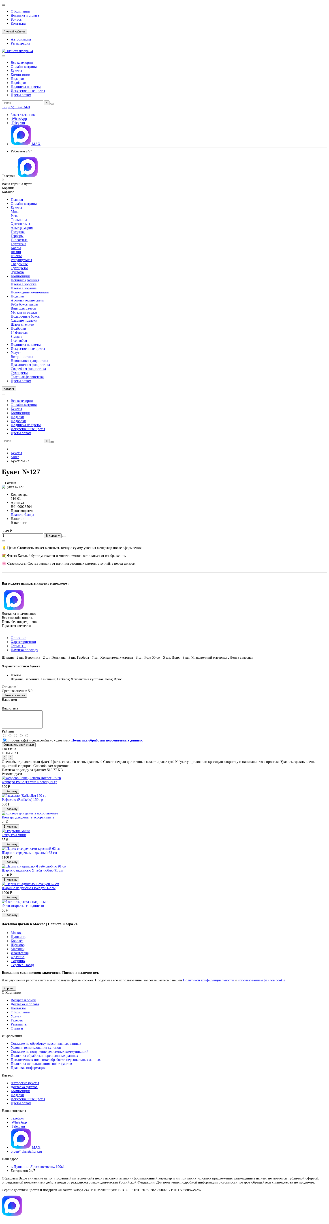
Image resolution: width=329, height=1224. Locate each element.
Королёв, (17, 941)
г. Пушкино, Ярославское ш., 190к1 (38, 1166)
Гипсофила (19, 240)
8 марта (16, 336)
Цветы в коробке (23, 284)
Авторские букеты (25, 1083)
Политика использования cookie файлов (41, 1064)
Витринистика (22, 357)
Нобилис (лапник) (25, 280)
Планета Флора (22, 515)
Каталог (8, 1075)
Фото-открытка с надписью (23, 906)
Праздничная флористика (30, 365)
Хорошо (9, 988)
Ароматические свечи (27, 300)
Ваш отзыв (10, 708)
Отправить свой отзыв (19, 744)
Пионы (16, 256)
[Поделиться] (3, 541)
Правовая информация (28, 1068)
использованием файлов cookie (261, 980)
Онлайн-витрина (24, 66)
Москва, (17, 933)
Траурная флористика (27, 377)
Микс (15, 212)
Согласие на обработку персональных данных (46, 1043)
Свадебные (19, 264)
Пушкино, (18, 937)
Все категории (22, 62)
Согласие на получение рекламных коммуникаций (49, 1051)
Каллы (16, 248)
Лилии (16, 252)
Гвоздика (18, 232)
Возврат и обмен (23, 1000)
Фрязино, (18, 957)
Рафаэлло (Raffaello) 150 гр (22, 799)
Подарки (17, 79)
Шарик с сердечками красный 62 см (29, 852)
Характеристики (23, 642)
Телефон (17, 1118)
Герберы (17, 236)
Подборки (18, 83)
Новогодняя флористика (29, 361)
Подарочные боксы (25, 316)
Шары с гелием (22, 324)
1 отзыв (9, 483)
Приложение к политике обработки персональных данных (56, 1060)
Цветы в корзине (23, 288)
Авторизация (21, 39)
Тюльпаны (19, 220)
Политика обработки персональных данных (44, 1055)
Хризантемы (20, 224)
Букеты (16, 71)
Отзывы (18, 646)
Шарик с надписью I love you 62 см (29, 888)
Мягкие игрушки (24, 312)
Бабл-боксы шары (24, 304)
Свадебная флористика (28, 369)
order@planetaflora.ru (26, 1151)
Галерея (17, 1020)
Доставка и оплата (25, 15)
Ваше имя (9, 699)
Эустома (17, 272)
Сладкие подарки (24, 320)
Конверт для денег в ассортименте (28, 817)
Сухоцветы (19, 268)
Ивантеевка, (20, 953)
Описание (18, 638)
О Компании (20, 11)
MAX (36, 144)
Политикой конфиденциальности (208, 980)
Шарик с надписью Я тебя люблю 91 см (32, 870)
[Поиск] (52, 104)
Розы (14, 216)
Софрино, (18, 961)
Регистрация (20, 43)
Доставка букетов (24, 1087)
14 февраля (19, 332)
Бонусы (16, 19)
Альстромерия (22, 228)
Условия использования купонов (36, 1047)
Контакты (18, 23)
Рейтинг (8, 731)
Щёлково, (18, 945)
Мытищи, (18, 949)
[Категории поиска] (3, 56)
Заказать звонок (23, 115)
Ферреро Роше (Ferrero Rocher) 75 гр (29, 782)
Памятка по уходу (24, 650)
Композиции (20, 75)
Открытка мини (14, 835)
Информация (12, 1036)
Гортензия (18, 244)
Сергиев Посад (22, 965)
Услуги (16, 353)
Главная (17, 199)
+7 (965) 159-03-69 (16, 107)
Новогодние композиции (30, 292)
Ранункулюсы (21, 260)
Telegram (18, 123)
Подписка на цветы (26, 87)
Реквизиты (19, 1024)
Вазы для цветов (23, 308)
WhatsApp (19, 119)
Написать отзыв (14, 695)
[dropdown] (3, 5)
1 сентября (19, 340)
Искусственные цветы (28, 91)
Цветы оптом (21, 95)
